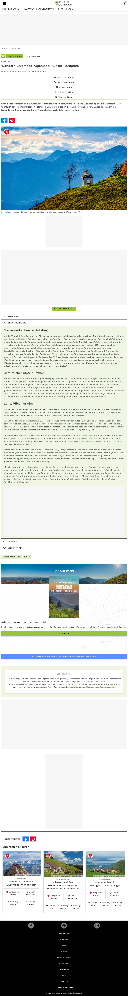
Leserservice (64, 969)
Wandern (16, 48)
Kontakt (64, 975)
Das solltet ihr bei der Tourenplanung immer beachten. (90, 687)
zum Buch (64, 633)
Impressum (64, 933)
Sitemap (64, 981)
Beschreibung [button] (17, 322)
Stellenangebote (64, 957)
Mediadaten (64, 963)
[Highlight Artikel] (124, 3)
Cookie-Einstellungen (64, 987)
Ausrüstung (46, 9)
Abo (70, 9)
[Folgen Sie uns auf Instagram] (97, 926)
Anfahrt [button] (13, 316)
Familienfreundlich (11, 557)
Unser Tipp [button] (15, 548)
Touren (4, 48)
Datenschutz (64, 939)
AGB (64, 945)
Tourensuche (10, 9)
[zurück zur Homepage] (63, 3)
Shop (61, 9)
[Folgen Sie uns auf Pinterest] (64, 926)
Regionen (28, 9)
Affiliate (64, 951)
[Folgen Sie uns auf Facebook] (31, 926)
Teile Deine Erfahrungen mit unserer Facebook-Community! (62, 656)
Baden (27, 557)
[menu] (4, 3)
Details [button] (12, 541)
